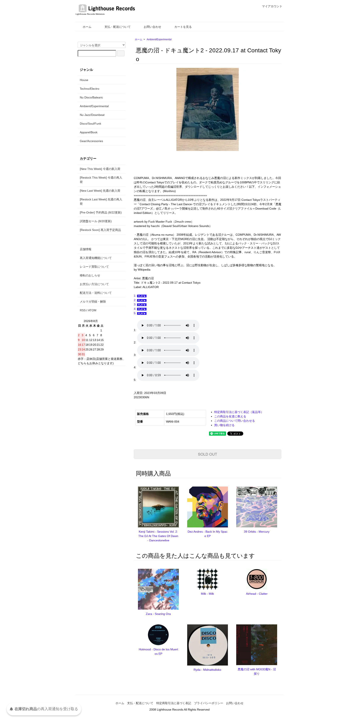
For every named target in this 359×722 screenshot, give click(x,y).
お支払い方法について (94, 284)
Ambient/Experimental (159, 39)
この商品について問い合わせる (234, 420)
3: (135, 304)
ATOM (92, 310)
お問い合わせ (152, 26)
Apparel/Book (88, 132)
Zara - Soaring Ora (158, 613)
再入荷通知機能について (96, 258)
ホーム (87, 26)
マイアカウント (272, 6)
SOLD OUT (207, 454)
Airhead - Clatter (257, 593)
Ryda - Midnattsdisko (207, 669)
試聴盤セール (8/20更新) (96, 221)
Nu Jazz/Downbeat (92, 114)
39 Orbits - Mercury (256, 531)
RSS (83, 310)
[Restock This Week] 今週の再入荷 (101, 180)
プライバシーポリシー (208, 703)
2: (135, 300)
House (84, 80)
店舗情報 (85, 249)
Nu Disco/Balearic (91, 97)
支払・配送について (118, 26)
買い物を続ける (224, 425)
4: (135, 308)
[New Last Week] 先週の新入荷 (100, 190)
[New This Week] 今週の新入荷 (100, 168)
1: (135, 295)
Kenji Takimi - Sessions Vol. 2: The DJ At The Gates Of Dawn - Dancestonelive (158, 536)
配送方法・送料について (96, 292)
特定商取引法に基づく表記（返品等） (239, 412)
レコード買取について (94, 266)
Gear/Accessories (91, 141)
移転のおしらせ (90, 275)
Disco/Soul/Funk (90, 123)
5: (135, 313)
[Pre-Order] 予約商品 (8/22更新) (101, 212)
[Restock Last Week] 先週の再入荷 (101, 201)
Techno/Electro (89, 88)
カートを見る (183, 26)
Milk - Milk (207, 593)
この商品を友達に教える (230, 416)
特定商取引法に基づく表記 (173, 703)
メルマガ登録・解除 (93, 301)
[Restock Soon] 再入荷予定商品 (100, 230)
